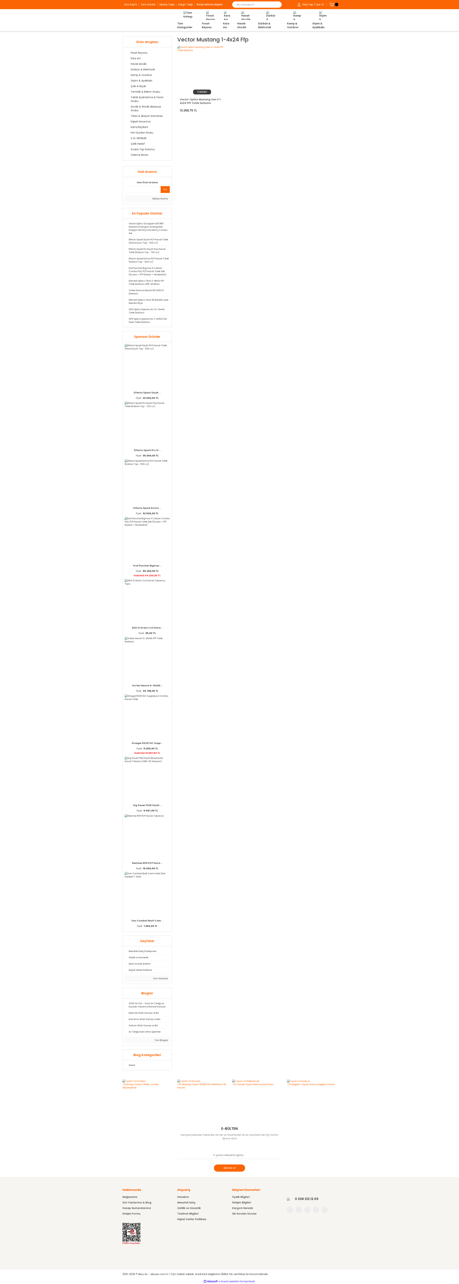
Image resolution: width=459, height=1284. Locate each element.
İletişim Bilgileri (241, 1202)
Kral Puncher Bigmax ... (147, 565)
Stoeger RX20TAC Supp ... (147, 743)
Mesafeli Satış (186, 1202)
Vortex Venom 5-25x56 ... (147, 685)
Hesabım (183, 1197)
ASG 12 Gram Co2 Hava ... (147, 627)
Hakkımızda (131, 1190)
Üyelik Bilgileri (241, 1197)
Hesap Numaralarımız (136, 1208)
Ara (165, 189)
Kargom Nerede (242, 1208)
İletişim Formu (131, 1213)
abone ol (229, 1168)
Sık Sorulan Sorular (244, 1213)
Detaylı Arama (160, 198)
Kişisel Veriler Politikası (191, 1219)
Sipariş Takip (167, 4)
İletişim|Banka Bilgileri (210, 4)
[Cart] (332, 4)
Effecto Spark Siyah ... (147, 392)
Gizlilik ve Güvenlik (189, 1208)
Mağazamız (129, 1197)
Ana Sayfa (130, 4)
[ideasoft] (211, 1281)
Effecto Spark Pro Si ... (147, 450)
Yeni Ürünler (148, 4)
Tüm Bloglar (161, 1040)
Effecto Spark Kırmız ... (147, 508)
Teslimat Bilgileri (187, 1213)
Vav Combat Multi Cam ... (147, 920)
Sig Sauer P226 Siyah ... (147, 805)
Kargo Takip (185, 4)
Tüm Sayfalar (160, 978)
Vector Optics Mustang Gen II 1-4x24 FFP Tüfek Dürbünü (201, 101)
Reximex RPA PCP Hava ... (147, 863)
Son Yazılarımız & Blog (136, 1202)
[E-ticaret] (229, 1281)
